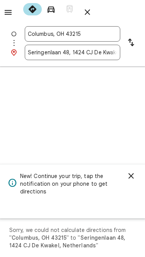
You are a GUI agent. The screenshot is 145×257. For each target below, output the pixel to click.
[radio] (32, 9)
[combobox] (72, 34)
